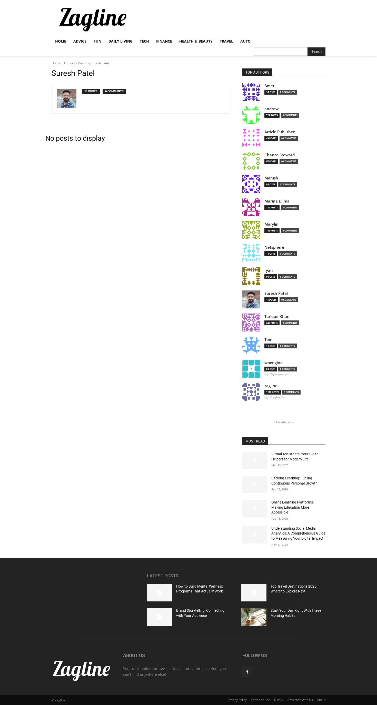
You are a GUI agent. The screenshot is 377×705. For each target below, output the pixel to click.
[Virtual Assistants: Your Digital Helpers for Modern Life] (254, 460)
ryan (268, 270)
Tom (268, 339)
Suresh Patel (276, 293)
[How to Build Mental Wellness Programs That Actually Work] (159, 593)
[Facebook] (247, 672)
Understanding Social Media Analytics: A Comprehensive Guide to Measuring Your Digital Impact (298, 533)
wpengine (273, 362)
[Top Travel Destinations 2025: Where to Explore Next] (253, 593)
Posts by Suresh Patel (93, 63)
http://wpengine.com (276, 374)
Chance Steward (279, 155)
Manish (271, 178)
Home (56, 63)
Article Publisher (279, 131)
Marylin (271, 224)
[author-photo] (69, 98)
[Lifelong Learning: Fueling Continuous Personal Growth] (254, 484)
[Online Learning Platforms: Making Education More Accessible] (254, 508)
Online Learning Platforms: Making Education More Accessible (292, 507)
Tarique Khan (277, 316)
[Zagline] (93, 20)
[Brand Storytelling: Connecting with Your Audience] (159, 617)
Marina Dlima (277, 201)
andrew (271, 108)
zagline (270, 385)
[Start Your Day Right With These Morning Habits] (253, 617)
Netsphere (274, 247)
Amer (269, 85)
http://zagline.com (275, 397)
